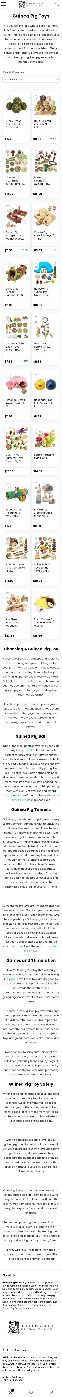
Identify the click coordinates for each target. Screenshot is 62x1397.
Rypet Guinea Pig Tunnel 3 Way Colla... (13, 513)
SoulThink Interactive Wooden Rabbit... (12, 624)
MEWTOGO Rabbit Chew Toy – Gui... (42, 347)
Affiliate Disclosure (12, 1377)
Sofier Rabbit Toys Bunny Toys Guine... (42, 568)
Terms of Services (12, 1380)
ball (29, 750)
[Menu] (4, 4)
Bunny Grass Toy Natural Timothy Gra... (14, 124)
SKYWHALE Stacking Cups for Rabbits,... (43, 513)
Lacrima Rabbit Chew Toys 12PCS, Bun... (14, 347)
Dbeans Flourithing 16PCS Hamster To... (14, 182)
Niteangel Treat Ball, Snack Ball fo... (44, 403)
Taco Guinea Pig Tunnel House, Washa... (44, 622)
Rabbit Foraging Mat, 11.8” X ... (44, 456)
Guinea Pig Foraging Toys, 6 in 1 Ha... (44, 235)
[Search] (57, 4)
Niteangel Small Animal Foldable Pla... (15, 403)
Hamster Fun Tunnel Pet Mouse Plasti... (42, 292)
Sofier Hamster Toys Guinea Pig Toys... (15, 568)
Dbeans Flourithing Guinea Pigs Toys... (41, 182)
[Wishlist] (31, 1393)
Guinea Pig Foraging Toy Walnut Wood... (14, 235)
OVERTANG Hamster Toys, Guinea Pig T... (14, 458)
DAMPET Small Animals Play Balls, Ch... (43, 124)
